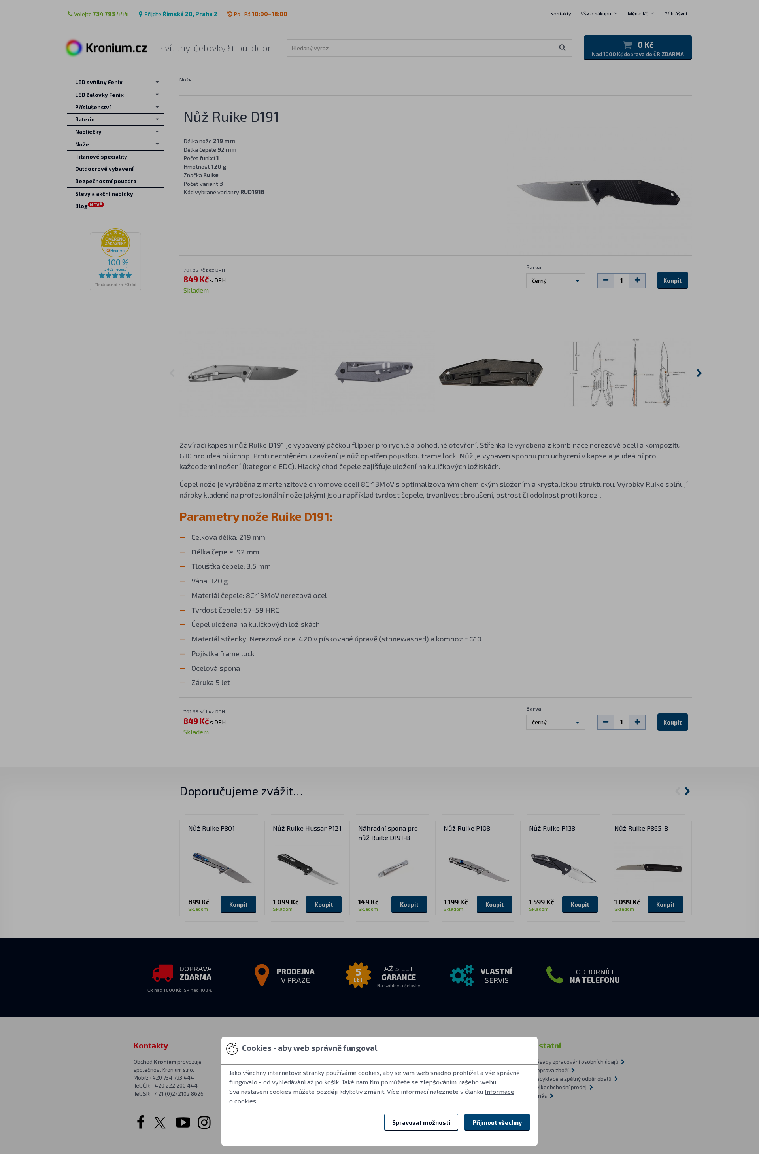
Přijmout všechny (497, 1122)
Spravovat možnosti (421, 1122)
